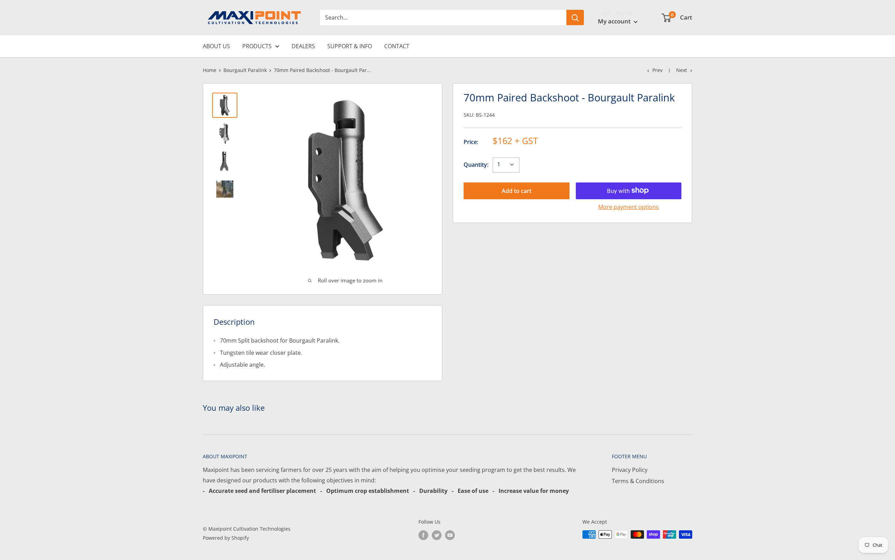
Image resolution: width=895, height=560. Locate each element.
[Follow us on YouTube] (450, 535)
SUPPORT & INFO (349, 46)
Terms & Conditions (638, 481)
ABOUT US (216, 46)
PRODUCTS (257, 46)
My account (615, 21)
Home (209, 70)
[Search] (575, 17)
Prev (657, 70)
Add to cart (516, 190)
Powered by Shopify (226, 537)
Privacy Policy (629, 470)
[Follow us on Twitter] (437, 535)
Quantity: (476, 164)
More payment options (628, 206)
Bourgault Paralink (245, 70)
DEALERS (303, 46)
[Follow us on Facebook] (423, 535)
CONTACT (396, 46)
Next (681, 70)
